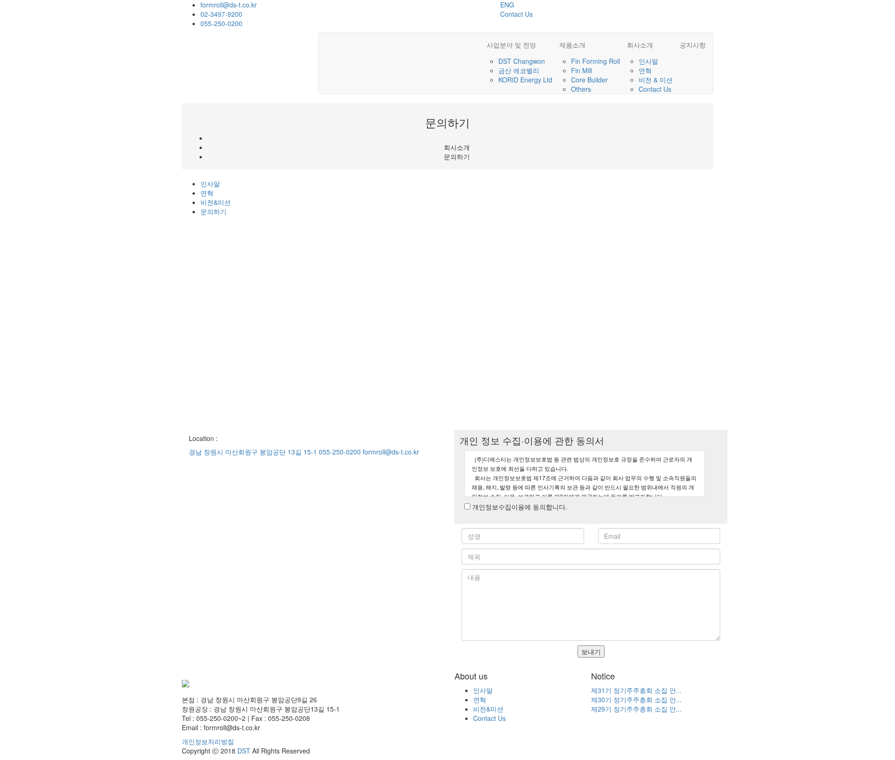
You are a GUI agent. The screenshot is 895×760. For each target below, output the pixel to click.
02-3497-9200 (221, 14)
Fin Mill (581, 70)
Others (581, 89)
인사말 (648, 61)
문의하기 (213, 211)
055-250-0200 (221, 23)
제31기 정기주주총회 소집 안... (636, 690)
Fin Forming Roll (595, 61)
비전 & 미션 (656, 79)
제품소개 (572, 44)
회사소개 (640, 44)
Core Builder (589, 79)
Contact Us (516, 14)
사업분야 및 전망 (511, 44)
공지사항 (693, 44)
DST (243, 750)
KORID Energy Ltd (525, 79)
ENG (507, 4)
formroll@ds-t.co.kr (228, 4)
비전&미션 (215, 202)
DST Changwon (521, 61)
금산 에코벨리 (518, 70)
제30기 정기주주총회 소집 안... (636, 699)
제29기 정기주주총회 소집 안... (636, 708)
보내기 (591, 651)
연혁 (645, 70)
